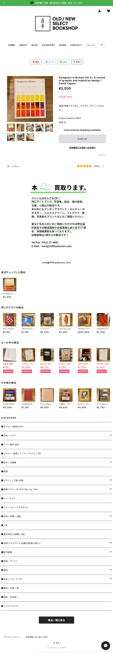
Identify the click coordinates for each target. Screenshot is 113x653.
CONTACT (76, 45)
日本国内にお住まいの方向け (82, 147)
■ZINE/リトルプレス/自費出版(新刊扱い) (20, 543)
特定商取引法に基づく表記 (37, 637)
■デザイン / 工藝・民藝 (12, 480)
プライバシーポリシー (12, 637)
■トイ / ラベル (8, 498)
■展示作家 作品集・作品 (13, 534)
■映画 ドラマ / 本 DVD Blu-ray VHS (19, 489)
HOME (11, 45)
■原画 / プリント (9, 561)
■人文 (4, 525)
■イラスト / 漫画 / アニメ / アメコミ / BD (21, 453)
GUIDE (62, 45)
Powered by (53, 648)
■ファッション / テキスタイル (14, 507)
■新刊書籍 (6, 552)
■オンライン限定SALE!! (12, 426)
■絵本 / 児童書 (8, 462)
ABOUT (23, 45)
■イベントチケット (10, 606)
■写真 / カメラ (8, 435)
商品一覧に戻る (56, 620)
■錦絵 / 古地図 (8, 597)
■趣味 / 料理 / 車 (10, 588)
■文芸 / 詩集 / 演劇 (11, 516)
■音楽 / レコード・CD (11, 579)
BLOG (34, 45)
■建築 (4, 471)
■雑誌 (4, 570)
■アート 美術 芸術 (10, 444)
